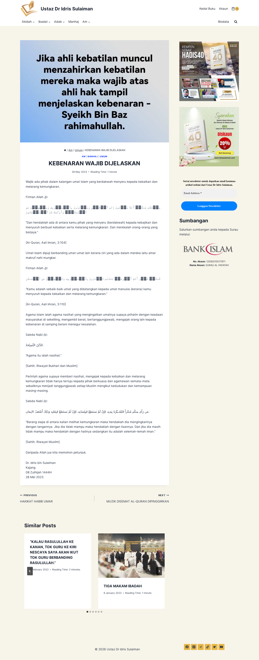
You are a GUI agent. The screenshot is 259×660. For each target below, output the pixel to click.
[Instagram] (194, 647)
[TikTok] (208, 647)
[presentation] (131, 555)
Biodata (223, 21)
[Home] (65, 150)
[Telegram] (201, 647)
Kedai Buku (207, 8)
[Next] (159, 571)
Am (83, 156)
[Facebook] (187, 647)
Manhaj (73, 21)
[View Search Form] (236, 22)
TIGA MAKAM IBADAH (123, 586)
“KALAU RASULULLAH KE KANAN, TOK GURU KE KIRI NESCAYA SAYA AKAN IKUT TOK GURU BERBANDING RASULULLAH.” (54, 552)
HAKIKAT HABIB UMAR (36, 498)
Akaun (223, 8)
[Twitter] (215, 647)
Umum (103, 156)
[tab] (87, 612)
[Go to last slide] (30, 571)
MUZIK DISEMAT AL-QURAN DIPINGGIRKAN (137, 498)
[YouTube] (221, 647)
